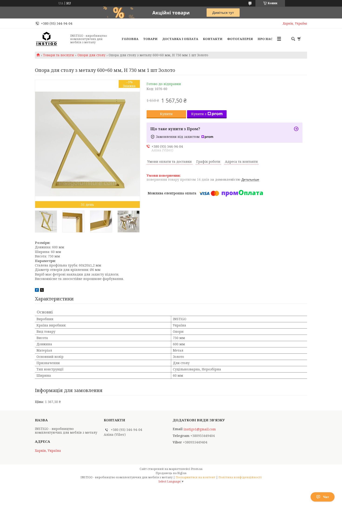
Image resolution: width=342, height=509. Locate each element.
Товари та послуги (58, 55)
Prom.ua (196, 469)
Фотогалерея (240, 39)
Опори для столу (91, 55)
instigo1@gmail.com (200, 429)
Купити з (198, 114)
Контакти (212, 39)
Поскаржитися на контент (195, 477)
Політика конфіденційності (240, 477)
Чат (326, 497)
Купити (166, 114)
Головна (130, 39)
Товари (150, 39)
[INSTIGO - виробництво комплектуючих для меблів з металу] (51, 39)
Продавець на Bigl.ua (171, 473)
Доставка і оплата (180, 39)
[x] (42, 290)
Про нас (265, 39)
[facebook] (37, 290)
